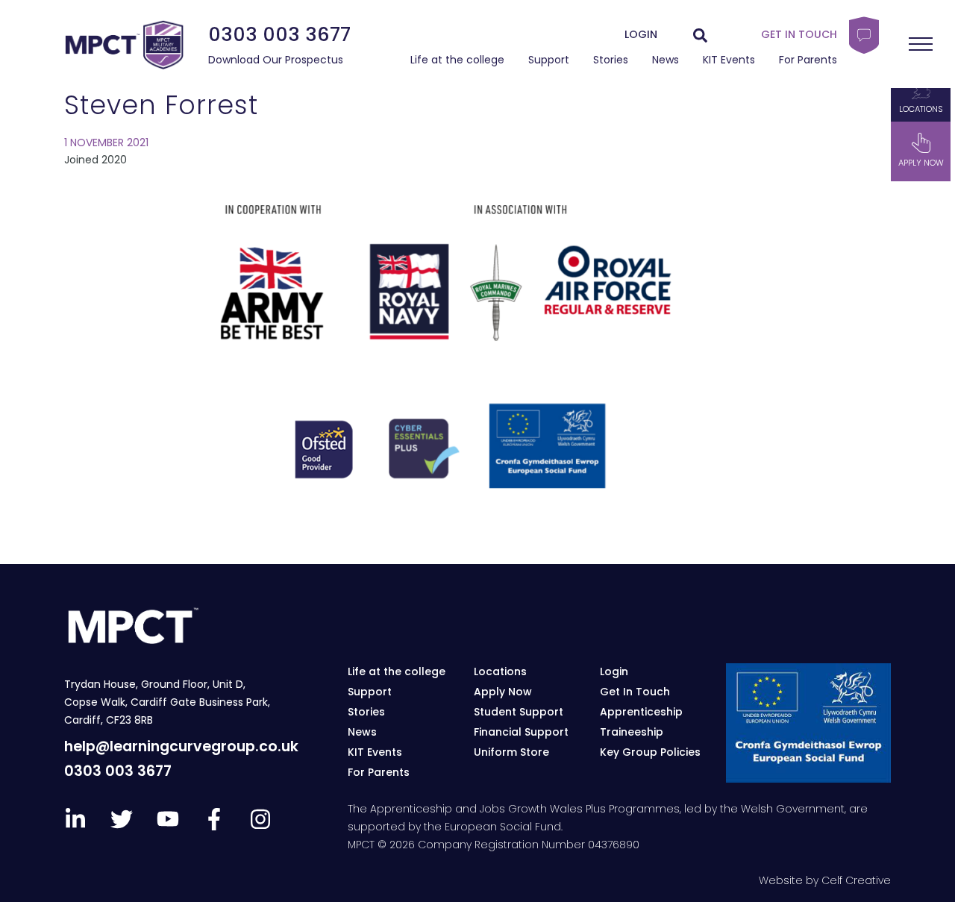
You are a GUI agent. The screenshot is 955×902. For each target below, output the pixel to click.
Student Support (518, 711)
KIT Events (729, 59)
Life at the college (457, 59)
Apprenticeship (641, 711)
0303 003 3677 (279, 34)
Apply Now (503, 691)
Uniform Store (511, 752)
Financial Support (521, 731)
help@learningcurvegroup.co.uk (181, 746)
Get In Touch (635, 691)
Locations (921, 109)
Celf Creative (856, 880)
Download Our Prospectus (275, 59)
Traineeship (631, 731)
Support (548, 59)
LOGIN (640, 34)
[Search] (700, 35)
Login (614, 671)
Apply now (921, 163)
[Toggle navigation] (920, 44)
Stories (610, 59)
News (665, 59)
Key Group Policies (650, 752)
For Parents (808, 59)
